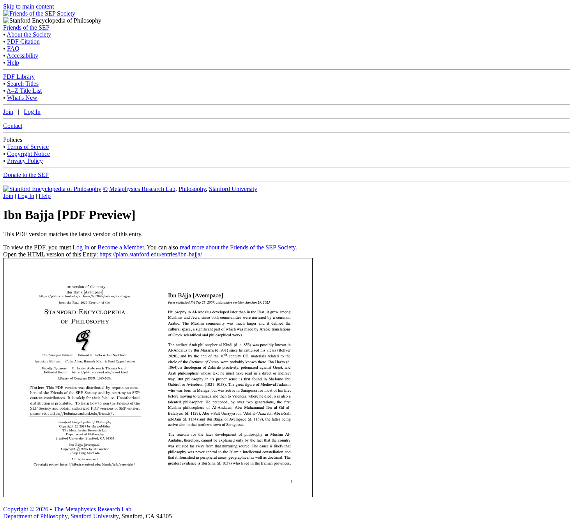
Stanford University (233, 189)
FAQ (13, 48)
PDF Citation (23, 41)
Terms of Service (28, 146)
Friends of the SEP (26, 27)
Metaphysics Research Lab (142, 189)
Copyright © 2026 (25, 509)
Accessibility (22, 55)
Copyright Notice (28, 153)
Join (8, 111)
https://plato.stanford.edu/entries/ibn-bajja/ (150, 254)
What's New (22, 97)
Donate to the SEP (26, 174)
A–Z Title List (24, 90)
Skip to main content (28, 6)
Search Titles (23, 83)
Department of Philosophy (35, 516)
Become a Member (120, 247)
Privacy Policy (25, 160)
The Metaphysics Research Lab (92, 509)
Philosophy (192, 189)
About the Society (29, 34)
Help (13, 62)
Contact (12, 125)
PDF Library (19, 76)
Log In (32, 111)
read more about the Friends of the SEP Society (237, 247)
